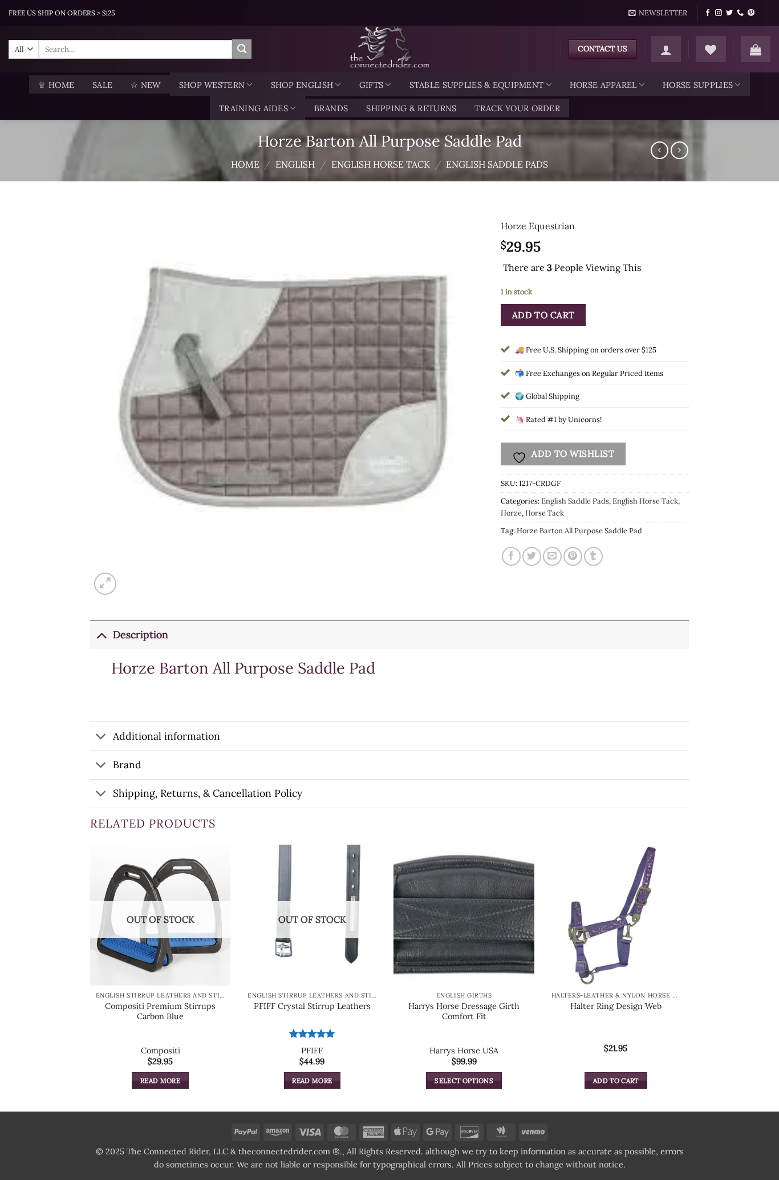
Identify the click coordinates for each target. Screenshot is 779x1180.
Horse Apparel (603, 85)
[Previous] (90, 977)
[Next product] (659, 150)
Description (140, 634)
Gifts (371, 85)
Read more (160, 1080)
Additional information (166, 736)
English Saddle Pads (497, 164)
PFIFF (312, 1050)
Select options (464, 1080)
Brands (331, 108)
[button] (658, 13)
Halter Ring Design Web (616, 1006)
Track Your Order (517, 108)
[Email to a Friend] (552, 556)
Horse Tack (544, 513)
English (295, 164)
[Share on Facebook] (511, 556)
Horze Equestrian (538, 226)
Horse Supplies (698, 85)
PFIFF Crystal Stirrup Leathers (312, 1006)
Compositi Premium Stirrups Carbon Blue (160, 1011)
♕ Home (56, 85)
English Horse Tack (380, 164)
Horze (511, 513)
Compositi (160, 1050)
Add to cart (543, 315)
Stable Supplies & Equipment (476, 85)
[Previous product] (679, 150)
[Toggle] (101, 634)
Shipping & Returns (411, 108)
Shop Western (212, 85)
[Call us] (740, 13)
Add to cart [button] (616, 1080)
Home (245, 164)
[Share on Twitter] (531, 556)
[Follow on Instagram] (718, 13)
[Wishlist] (710, 49)
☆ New (145, 85)
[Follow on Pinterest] (751, 13)
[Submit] (241, 49)
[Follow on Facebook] (707, 13)
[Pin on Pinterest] (572, 556)
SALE (102, 85)
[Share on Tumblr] (593, 556)
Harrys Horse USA (463, 1050)
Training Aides (253, 108)
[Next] (685, 977)
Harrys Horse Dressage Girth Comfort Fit (464, 1011)
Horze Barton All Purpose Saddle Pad (579, 531)
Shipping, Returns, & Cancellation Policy (207, 793)
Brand (127, 764)
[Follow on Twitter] (729, 13)
